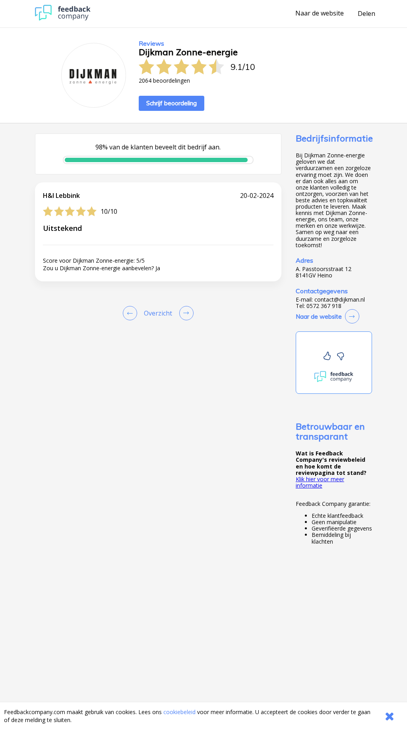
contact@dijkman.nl (339, 299)
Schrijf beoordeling (171, 103)
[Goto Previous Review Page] (131, 313)
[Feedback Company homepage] (63, 18)
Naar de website (319, 13)
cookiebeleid (179, 712)
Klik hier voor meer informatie (320, 482)
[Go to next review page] (185, 313)
